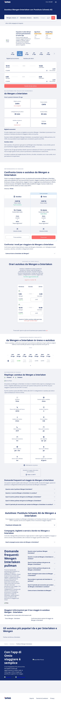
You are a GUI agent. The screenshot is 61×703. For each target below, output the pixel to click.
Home (6, 644)
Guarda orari (17, 125)
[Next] (54, 54)
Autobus (12, 644)
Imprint (32, 698)
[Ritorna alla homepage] (7, 2)
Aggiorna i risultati (29, 280)
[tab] (12, 58)
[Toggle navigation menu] (56, 2)
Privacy (52, 698)
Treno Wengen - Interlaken (12, 618)
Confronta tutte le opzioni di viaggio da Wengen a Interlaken (42, 619)
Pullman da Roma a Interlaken (11, 637)
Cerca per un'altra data (30, 320)
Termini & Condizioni (42, 698)
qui (47, 330)
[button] (36, 18)
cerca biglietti (17, 106)
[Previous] (8, 355)
